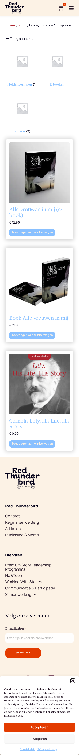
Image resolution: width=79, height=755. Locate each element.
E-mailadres (16, 628)
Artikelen (13, 528)
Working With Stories (23, 581)
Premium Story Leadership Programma (28, 567)
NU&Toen (13, 575)
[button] (73, 681)
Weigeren (39, 738)
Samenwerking (18, 594)
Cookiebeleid (27, 749)
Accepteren (39, 727)
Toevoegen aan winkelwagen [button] (32, 232)
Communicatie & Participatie (30, 588)
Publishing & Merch (22, 534)
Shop (22, 25)
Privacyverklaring (47, 749)
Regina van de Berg (22, 522)
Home (11, 25)
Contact (12, 515)
